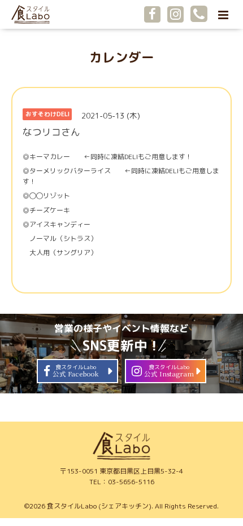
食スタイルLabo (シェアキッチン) (99, 506)
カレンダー (121, 57)
